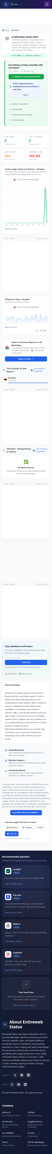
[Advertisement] (26, 17)
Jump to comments (20, 104)
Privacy (31, 1133)
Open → (26, 95)
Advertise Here (42, 238)
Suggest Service (35, 1121)
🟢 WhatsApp (12, 828)
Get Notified (17, 109)
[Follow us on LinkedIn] (28, 1075)
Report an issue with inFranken (27, 77)
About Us (6, 1112)
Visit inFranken (18, 120)
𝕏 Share (40, 828)
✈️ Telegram (27, 828)
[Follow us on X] (15, 1075)
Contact (31, 1112)
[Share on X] (12, 1084)
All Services (7, 1121)
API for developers (36, 1142)
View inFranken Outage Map (28, 179)
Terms (5, 1142)
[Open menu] (47, 4)
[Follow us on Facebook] (21, 1075)
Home (7, 30)
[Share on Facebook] (18, 1084)
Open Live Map (25, 359)
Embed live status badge (22, 115)
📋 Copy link (12, 834)
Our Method (7, 1133)
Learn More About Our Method (24, 813)
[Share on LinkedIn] (25, 1084)
